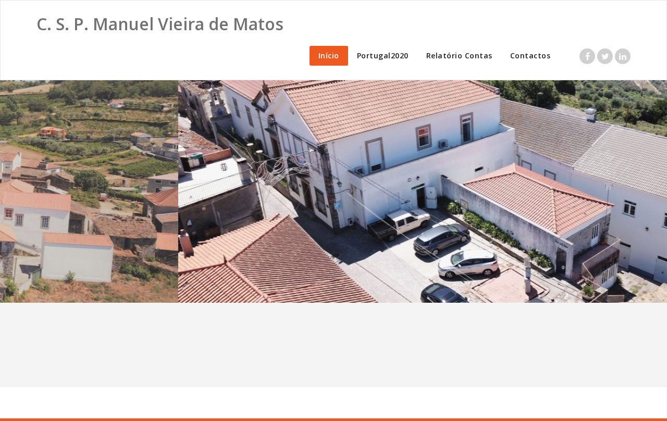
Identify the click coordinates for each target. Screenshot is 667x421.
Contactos (530, 55)
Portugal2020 (383, 55)
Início (328, 55)
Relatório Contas (459, 55)
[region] (333, 191)
